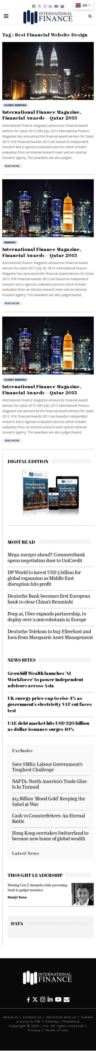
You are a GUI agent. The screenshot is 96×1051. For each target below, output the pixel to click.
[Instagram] (42, 999)
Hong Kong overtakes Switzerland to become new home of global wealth (50, 835)
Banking (10, 242)
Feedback (71, 1021)
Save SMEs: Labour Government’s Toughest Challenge (47, 767)
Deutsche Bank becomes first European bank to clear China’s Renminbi (49, 598)
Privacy (34, 1030)
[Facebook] (28, 999)
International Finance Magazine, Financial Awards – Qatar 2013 (41, 115)
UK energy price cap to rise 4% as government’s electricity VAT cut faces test (50, 704)
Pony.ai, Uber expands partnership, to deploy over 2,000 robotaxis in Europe (47, 616)
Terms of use (56, 1030)
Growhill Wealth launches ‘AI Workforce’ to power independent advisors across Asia (45, 679)
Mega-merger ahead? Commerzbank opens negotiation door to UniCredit (46, 557)
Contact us (32, 1017)
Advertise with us (61, 1017)
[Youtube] (58, 999)
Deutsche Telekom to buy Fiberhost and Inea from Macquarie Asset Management (50, 634)
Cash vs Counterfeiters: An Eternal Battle (48, 818)
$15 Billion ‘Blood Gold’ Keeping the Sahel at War (48, 801)
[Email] (66, 999)
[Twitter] (35, 999)
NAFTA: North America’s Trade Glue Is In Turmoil (49, 784)
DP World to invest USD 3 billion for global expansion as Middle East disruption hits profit (44, 578)
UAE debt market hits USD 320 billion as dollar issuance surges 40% (48, 726)
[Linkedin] (50, 999)
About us (11, 1017)
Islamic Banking (15, 105)
